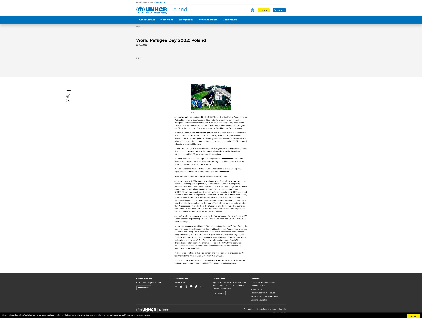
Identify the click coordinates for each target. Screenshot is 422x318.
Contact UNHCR (258, 286)
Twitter (186, 286)
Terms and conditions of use (266, 309)
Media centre (256, 289)
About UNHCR (147, 19)
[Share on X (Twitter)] (68, 96)
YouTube (191, 286)
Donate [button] (265, 10)
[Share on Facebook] (68, 100)
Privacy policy (248, 309)
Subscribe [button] (219, 293)
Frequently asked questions (263, 282)
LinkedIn (201, 286)
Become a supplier (259, 300)
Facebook (176, 286)
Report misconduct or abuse (263, 293)
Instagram (181, 286)
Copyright (282, 309)
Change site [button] (158, 2)
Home (138, 26)
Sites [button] (252, 10)
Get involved (230, 19)
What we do (166, 19)
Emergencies (186, 19)
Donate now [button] (143, 287)
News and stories (208, 19)
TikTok (196, 286)
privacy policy (96, 315)
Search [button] (245, 10)
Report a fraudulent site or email (264, 296)
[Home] (151, 10)
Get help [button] (281, 10)
